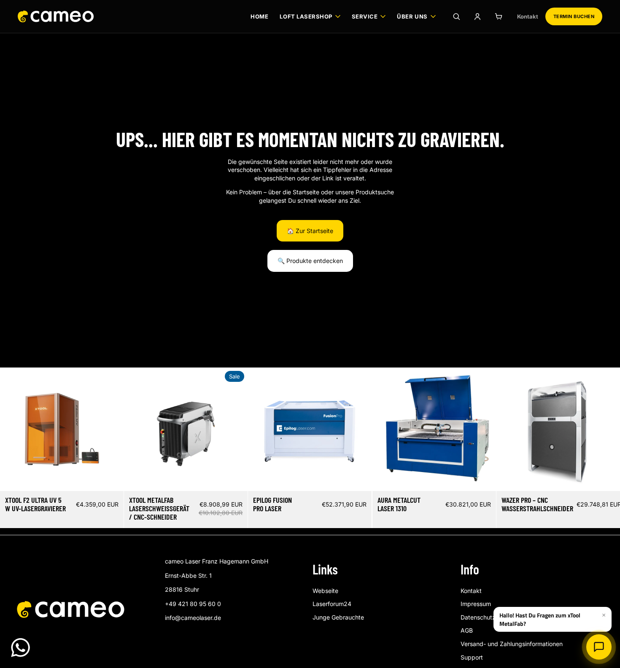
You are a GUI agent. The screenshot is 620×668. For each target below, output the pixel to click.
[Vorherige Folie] (12, 429)
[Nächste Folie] (111, 429)
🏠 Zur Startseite (310, 230)
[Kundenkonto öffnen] (477, 16)
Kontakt (527, 16)
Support (472, 657)
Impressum (476, 603)
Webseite (325, 590)
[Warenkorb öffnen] (499, 16)
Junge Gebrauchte (338, 617)
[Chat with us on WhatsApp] (20, 647)
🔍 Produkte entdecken (310, 260)
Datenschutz (478, 617)
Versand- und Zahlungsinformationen (512, 643)
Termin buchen (573, 16)
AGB (467, 630)
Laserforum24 (332, 603)
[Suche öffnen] (456, 16)
